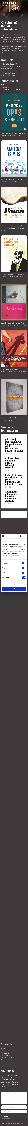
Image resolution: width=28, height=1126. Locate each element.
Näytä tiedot (19, 584)
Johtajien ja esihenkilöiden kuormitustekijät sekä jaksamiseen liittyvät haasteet (14, 445)
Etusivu (3, 1049)
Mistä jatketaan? (6, 1055)
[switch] (24, 568)
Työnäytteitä (5, 1053)
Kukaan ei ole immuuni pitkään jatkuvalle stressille (12, 463)
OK (14, 588)
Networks (4, 1060)
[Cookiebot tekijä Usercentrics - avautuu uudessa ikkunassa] (19, 536)
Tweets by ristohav (11, 514)
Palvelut (3, 1051)
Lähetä (6, 1117)
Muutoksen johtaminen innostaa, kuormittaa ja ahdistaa (12, 496)
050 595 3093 (5, 87)
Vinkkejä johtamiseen (8, 1058)
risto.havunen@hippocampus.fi (11, 89)
